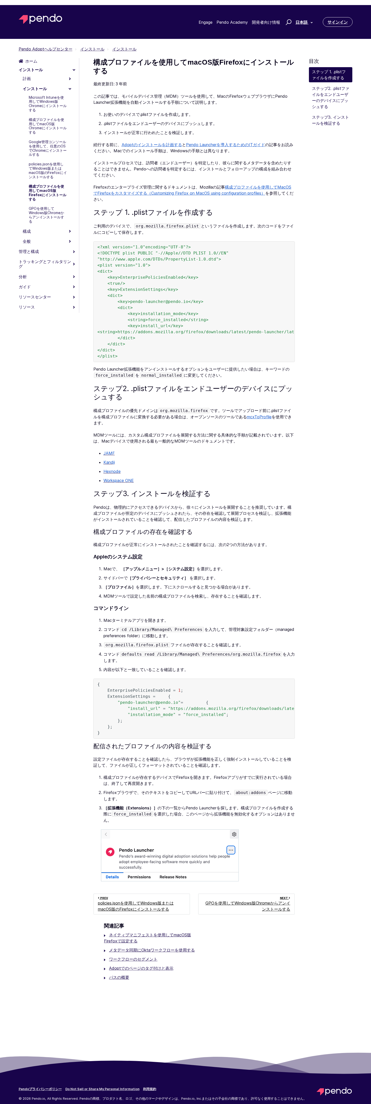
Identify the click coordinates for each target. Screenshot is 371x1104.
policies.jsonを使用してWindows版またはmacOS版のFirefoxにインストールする (48, 170)
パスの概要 (119, 977)
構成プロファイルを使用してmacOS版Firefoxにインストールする (47, 192)
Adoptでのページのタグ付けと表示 (141, 968)
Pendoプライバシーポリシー (40, 1089)
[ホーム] (40, 19)
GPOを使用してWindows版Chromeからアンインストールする (46, 214)
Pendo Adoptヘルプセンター (45, 49)
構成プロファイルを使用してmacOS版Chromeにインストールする (48, 125)
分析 (23, 276)
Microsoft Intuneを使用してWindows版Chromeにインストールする (48, 103)
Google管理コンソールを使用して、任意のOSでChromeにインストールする (48, 148)
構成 (27, 231)
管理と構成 (29, 251)
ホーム (31, 61)
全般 (27, 241)
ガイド (25, 286)
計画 (27, 78)
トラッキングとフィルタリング (45, 264)
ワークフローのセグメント (133, 959)
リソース (27, 307)
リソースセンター (35, 296)
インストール (92, 49)
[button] (288, 21)
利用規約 (149, 1089)
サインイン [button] (338, 21)
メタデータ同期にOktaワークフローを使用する (152, 950)
